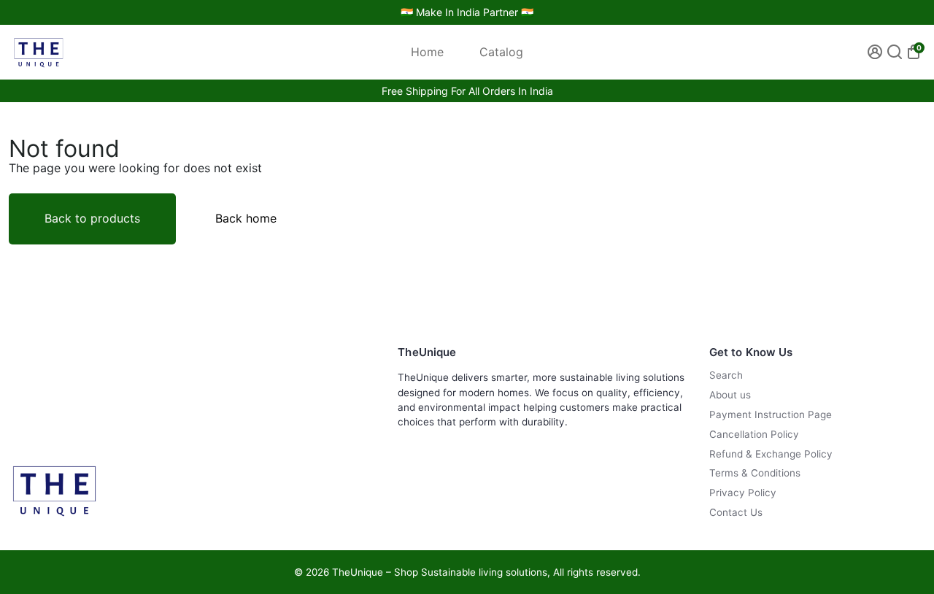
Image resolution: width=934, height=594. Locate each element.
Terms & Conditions (754, 473)
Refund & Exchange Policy (771, 454)
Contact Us (736, 512)
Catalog (501, 52)
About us (730, 395)
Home (427, 52)
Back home (246, 218)
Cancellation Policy (754, 434)
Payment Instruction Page (770, 414)
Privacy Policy (742, 492)
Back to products (92, 218)
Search (726, 375)
